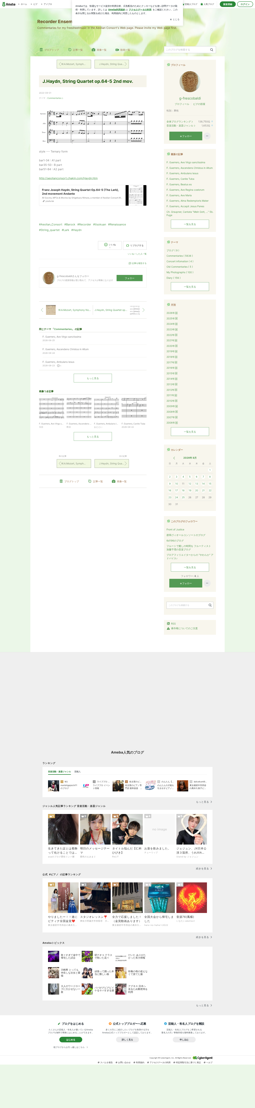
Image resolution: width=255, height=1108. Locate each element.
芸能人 (77, 771)
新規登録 (227, 4)
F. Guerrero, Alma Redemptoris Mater (188, 200)
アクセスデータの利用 (160, 1062)
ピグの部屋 (199, 103)
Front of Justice (175, 529)
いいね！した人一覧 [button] (137, 254)
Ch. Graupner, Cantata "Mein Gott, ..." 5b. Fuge (190, 213)
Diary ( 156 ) (174, 277)
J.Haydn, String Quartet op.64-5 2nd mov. (87, 81)
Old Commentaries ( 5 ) (180, 266)
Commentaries (54, 98)
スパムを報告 (106, 1062)
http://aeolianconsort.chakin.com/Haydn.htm (68, 178)
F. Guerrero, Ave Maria (179, 195)
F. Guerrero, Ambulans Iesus (182, 173)
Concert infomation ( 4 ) (180, 261)
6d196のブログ (175, 540)
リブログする (137, 245)
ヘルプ (209, 1062)
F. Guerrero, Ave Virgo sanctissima (186, 162)
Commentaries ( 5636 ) (180, 255)
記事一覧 (78, 49)
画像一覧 (102, 49)
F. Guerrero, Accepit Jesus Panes (185, 206)
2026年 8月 (190, 457)
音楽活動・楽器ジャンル (180, 125)
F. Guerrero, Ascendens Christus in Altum (190, 167)
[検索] (212, 50)
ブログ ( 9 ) (173, 250)
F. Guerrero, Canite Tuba (180, 178)
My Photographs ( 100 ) (180, 272)
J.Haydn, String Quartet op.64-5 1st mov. (114, 64)
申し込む (184, 1039)
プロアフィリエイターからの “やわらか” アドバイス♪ (190, 556)
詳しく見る (127, 1039)
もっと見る (93, 378)
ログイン (245, 4)
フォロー (129, 278)
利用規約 (140, 1062)
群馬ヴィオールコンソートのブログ (186, 535)
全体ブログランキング (179, 121)
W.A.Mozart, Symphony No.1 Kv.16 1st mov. (76, 64)
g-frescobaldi (190, 98)
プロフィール (182, 103)
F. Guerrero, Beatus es (179, 184)
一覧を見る (190, 224)
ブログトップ (51, 49)
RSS (173, 623)
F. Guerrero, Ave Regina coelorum (185, 189)
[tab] (59, 771)
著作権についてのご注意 (184, 628)
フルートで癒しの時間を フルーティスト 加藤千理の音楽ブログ (189, 547)
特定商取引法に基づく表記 (188, 1062)
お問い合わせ (124, 1062)
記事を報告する (139, 263)
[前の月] (174, 458)
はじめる (70, 1039)
